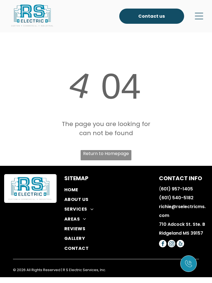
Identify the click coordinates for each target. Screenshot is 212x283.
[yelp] (180, 244)
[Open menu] (199, 16)
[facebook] (162, 244)
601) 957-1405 (177, 189)
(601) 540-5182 (176, 198)
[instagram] (171, 244)
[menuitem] (110, 189)
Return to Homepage (106, 153)
